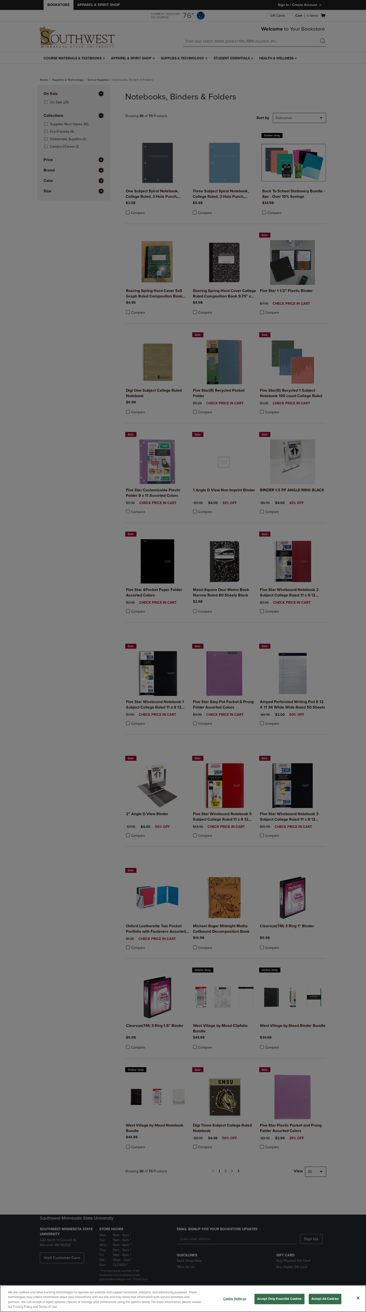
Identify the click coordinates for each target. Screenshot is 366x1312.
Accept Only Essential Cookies (279, 1299)
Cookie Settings (234, 1299)
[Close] (358, 1297)
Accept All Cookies (325, 1299)
